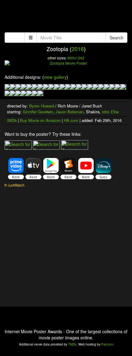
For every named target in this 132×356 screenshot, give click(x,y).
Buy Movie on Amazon (40, 120)
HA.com (71, 120)
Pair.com (107, 344)
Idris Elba (110, 112)
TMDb (72, 344)
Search (116, 37)
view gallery (55, 77)
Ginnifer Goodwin (38, 112)
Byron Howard (41, 106)
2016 (78, 49)
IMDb (12, 120)
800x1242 (76, 57)
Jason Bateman (69, 112)
